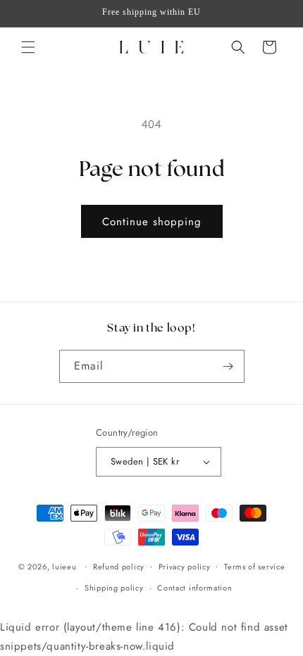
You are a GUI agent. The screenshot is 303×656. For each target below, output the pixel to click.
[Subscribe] (228, 366)
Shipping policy (114, 587)
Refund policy (118, 566)
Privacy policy (185, 566)
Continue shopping (152, 221)
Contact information (194, 587)
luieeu (64, 566)
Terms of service (254, 566)
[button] (28, 47)
